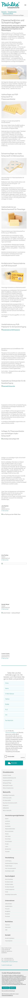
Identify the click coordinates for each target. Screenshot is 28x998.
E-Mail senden (5, 510)
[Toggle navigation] (25, 5)
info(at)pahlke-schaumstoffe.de (9, 961)
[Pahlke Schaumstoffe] (10, 5)
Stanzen (7, 833)
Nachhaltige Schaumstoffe (8, 795)
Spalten (6, 818)
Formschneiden (8, 841)
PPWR (6, 892)
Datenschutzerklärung (11, 732)
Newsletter (7, 913)
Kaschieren (7, 823)
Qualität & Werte (8, 906)
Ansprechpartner (8, 940)
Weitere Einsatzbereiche (8, 788)
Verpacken (7, 851)
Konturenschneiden (9, 831)
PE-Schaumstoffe (7, 800)
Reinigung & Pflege (7, 783)
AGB (6, 929)
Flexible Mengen (8, 865)
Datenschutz (7, 927)
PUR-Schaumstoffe (7, 797)
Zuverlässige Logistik (9, 871)
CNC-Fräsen (8, 836)
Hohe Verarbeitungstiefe (10, 868)
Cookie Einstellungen (6, 965)
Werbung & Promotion (7, 785)
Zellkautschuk (6, 808)
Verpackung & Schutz (7, 780)
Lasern (6, 846)
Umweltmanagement (9, 889)
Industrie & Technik (7, 775)
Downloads (7, 916)
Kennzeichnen (8, 849)
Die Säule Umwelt (9, 881)
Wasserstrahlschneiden (10, 828)
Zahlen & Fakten (8, 903)
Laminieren (7, 821)
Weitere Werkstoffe (7, 810)
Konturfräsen (8, 839)
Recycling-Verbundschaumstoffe (10, 803)
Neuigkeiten (7, 911)
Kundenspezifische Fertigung (11, 863)
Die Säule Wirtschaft (9, 887)
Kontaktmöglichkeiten (9, 938)
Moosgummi (5, 805)
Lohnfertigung (8, 860)
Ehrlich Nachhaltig (9, 879)
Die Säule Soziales (9, 884)
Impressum (7, 924)
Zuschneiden (8, 826)
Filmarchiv (7, 908)
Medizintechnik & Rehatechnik (9, 778)
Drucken (7, 844)
